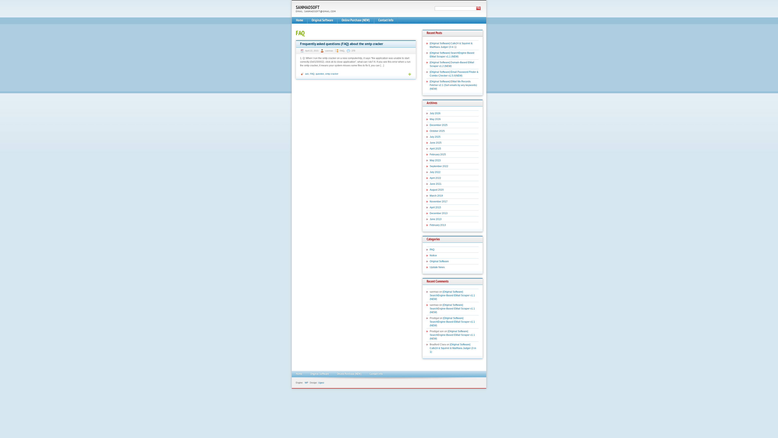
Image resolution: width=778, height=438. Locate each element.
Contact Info (385, 20)
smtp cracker (331, 74)
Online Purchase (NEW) (356, 20)
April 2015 (435, 207)
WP (306, 382)
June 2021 (435, 183)
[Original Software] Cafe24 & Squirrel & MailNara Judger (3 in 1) (453, 348)
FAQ (342, 50)
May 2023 (435, 160)
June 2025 (435, 142)
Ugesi (321, 382)
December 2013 (439, 213)
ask (307, 74)
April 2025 (435, 148)
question (320, 74)
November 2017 (439, 201)
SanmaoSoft (308, 8)
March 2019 (436, 195)
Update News (437, 267)
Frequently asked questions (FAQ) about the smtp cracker (341, 44)
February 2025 (438, 154)
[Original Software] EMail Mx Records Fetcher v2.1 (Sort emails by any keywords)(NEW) (453, 85)
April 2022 (435, 178)
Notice (433, 255)
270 (353, 50)
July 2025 (435, 136)
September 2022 (439, 166)
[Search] (478, 8)
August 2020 (437, 189)
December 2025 (439, 125)
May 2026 (435, 119)
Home (299, 20)
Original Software (322, 20)
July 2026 (435, 113)
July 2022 (435, 172)
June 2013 (435, 219)
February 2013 (438, 225)
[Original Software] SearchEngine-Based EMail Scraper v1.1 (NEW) (452, 295)
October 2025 (437, 131)
